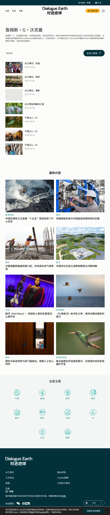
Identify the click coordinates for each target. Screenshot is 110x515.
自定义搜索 (92, 53)
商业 (17, 418)
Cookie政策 (62, 477)
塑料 (7, 357)
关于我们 (82, 3)
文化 (7, 309)
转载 (89, 3)
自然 (68, 398)
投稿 (7, 483)
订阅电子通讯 (63, 483)
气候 (17, 398)
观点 (58, 214)
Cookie (42, 512)
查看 (63, 496)
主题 (7, 11)
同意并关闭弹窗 (93, 510)
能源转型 (9, 214)
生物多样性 (61, 357)
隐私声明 (61, 472)
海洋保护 (60, 309)
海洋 (93, 398)
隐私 (32, 512)
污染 (68, 418)
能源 (42, 398)
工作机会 (9, 477)
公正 (42, 437)
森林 (68, 437)
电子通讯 (91, 11)
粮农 (42, 418)
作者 (7, 488)
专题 (21, 11)
